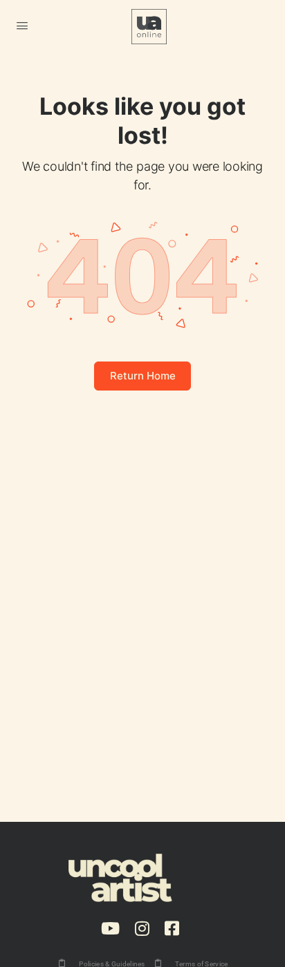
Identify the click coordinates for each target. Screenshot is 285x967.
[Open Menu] (22, 25)
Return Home (143, 375)
